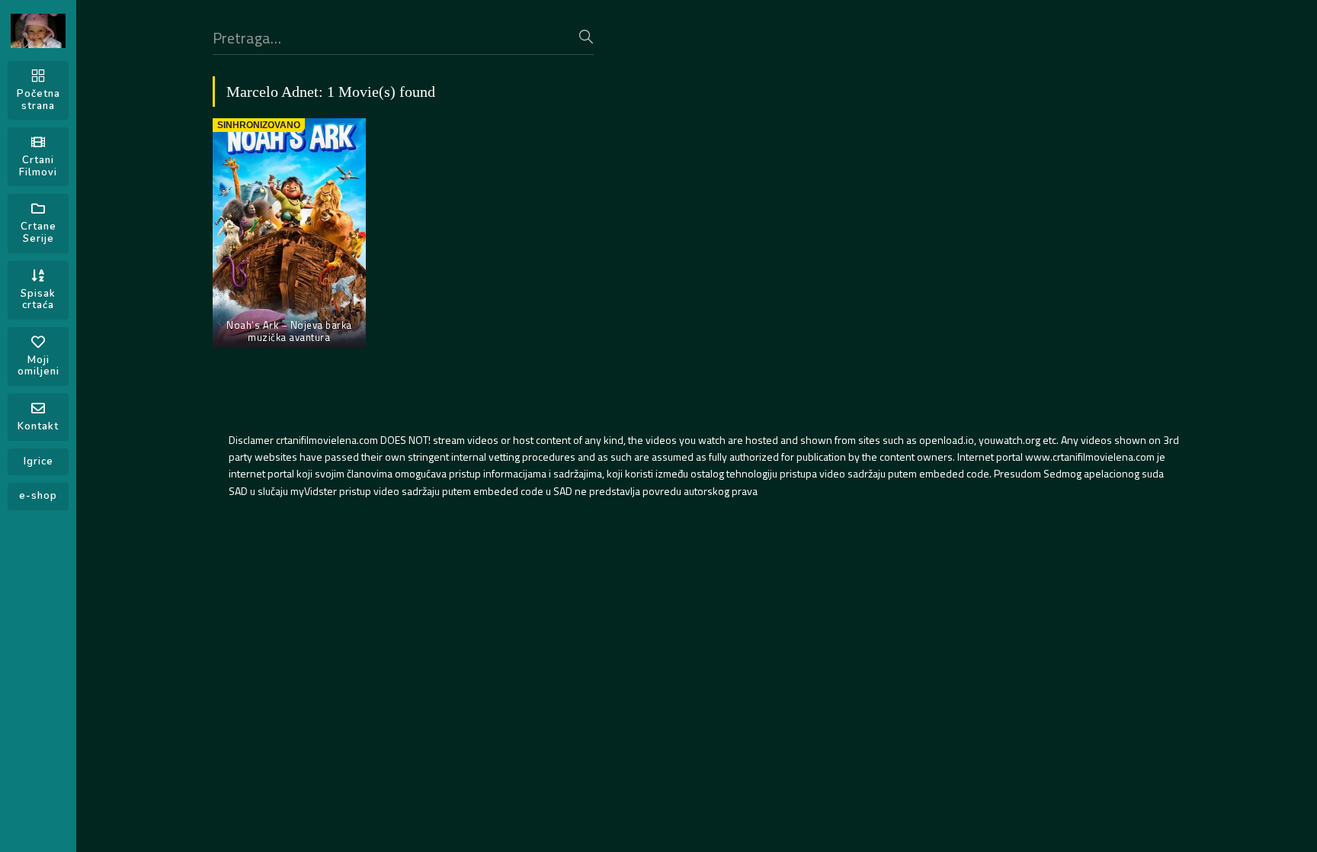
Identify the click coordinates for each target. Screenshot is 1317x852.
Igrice (38, 461)
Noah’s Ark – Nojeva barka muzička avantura (289, 331)
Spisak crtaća (38, 300)
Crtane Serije (38, 233)
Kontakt (38, 426)
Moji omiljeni (38, 366)
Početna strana (38, 100)
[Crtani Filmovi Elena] (38, 31)
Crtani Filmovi (38, 166)
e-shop (38, 496)
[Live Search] (586, 36)
